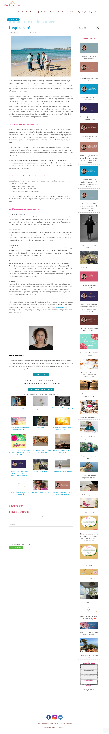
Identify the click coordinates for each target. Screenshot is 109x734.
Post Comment (16, 548)
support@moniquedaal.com (66, 723)
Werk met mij (34, 12)
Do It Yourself (46, 12)
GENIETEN (89, 603)
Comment (12, 525)
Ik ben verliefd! (88, 512)
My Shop (73, 12)
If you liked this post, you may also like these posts (41, 394)
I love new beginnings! (88, 417)
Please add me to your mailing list (22, 544)
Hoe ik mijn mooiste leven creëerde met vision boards (89, 374)
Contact (97, 12)
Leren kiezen (41, 427)
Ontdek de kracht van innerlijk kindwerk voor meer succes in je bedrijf (19, 452)
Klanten (64, 12)
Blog (90, 12)
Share (14, 32)
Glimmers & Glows (89, 578)
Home (9, 12)
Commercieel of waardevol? (62, 471)
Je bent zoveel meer (41, 471)
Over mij (56, 12)
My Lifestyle (82, 12)
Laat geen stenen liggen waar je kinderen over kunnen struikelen (19, 410)
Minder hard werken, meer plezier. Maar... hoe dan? (89, 78)
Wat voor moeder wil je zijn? (41, 492)
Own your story (89, 690)
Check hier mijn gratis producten (41, 389)
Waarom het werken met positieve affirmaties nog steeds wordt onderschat (19, 473)
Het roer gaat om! (89, 495)
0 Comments (37, 33)
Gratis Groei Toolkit (20, 12)
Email (43, 517)
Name (11, 517)
